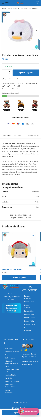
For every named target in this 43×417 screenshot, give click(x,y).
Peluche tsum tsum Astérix (12, 270)
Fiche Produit (6, 135)
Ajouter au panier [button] (19, 277)
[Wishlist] (33, 235)
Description (17, 135)
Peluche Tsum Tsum (13, 8)
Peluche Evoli (29, 314)
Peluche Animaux (27, 306)
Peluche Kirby (29, 321)
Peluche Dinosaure (27, 329)
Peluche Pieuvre (29, 318)
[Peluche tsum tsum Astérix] (19, 249)
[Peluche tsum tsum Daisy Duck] (20, 30)
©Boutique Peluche (20, 402)
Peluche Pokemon (27, 297)
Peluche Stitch (29, 311)
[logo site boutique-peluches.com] (20, 3)
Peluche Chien (29, 302)
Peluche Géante (29, 324)
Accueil (4, 8)
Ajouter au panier (26, 73)
